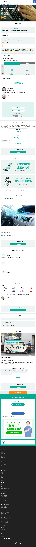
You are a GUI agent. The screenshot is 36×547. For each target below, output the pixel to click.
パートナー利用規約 (4, 507)
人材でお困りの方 (3, 495)
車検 (26, 370)
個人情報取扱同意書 (4, 518)
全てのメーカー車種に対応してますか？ (8, 325)
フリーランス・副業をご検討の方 (5, 488)
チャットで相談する (18, 110)
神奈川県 (2, 476)
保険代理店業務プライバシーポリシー (6, 517)
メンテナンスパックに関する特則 (5, 508)
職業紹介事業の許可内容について (5, 523)
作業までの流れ (3, 453)
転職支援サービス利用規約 (4, 522)
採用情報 (2, 536)
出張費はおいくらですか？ (6, 319)
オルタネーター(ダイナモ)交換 (5, 372)
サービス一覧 (3, 462)
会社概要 (2, 534)
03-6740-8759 (18, 107)
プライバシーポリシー (4, 514)
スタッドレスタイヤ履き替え (11, 370)
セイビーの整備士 (3, 457)
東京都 (2, 472)
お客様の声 (2, 452)
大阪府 (2, 478)
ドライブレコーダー (4, 464)
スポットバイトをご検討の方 (5, 489)
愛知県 (2, 477)
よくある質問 (3, 529)
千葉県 (2, 473)
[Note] (1, 539)
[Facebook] (6, 539)
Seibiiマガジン (3, 500)
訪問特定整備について (4, 525)
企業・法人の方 (3, 484)
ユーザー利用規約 (3, 506)
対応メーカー (3, 456)
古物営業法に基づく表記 (4, 521)
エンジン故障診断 (23, 372)
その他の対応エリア (4, 480)
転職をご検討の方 (3, 491)
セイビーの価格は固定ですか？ (6, 322)
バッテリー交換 (4, 370)
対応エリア (2, 454)
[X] (4, 539)
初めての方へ (3, 449)
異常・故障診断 (3, 466)
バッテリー (2, 465)
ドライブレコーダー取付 (20, 370)
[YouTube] (9, 539)
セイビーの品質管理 (4, 458)
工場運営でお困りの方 (4, 496)
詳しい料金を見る (18, 143)
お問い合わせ (3, 530)
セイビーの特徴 (3, 450)
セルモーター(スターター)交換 (15, 372)
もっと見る (18, 377)
